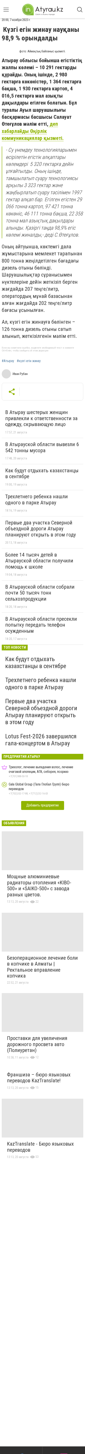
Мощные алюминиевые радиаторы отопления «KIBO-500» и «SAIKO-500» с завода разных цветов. (39, 885)
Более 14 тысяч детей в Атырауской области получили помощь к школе (39, 561)
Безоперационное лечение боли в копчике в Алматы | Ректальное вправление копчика (42, 967)
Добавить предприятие (42, 805)
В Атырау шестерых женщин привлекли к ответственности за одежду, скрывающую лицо (41, 418)
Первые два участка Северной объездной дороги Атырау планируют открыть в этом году (40, 529)
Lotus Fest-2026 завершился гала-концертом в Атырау (40, 740)
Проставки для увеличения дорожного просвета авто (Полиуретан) (37, 1044)
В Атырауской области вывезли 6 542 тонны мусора (42, 447)
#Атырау (8, 361)
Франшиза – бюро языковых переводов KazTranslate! (39, 1078)
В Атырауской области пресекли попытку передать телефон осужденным (41, 625)
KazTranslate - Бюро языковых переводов (40, 1147)
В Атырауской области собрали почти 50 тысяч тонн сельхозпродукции (40, 593)
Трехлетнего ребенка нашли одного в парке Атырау (36, 499)
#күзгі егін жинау (29, 361)
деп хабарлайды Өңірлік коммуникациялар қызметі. (33, 131)
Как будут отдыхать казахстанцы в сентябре (41, 473)
